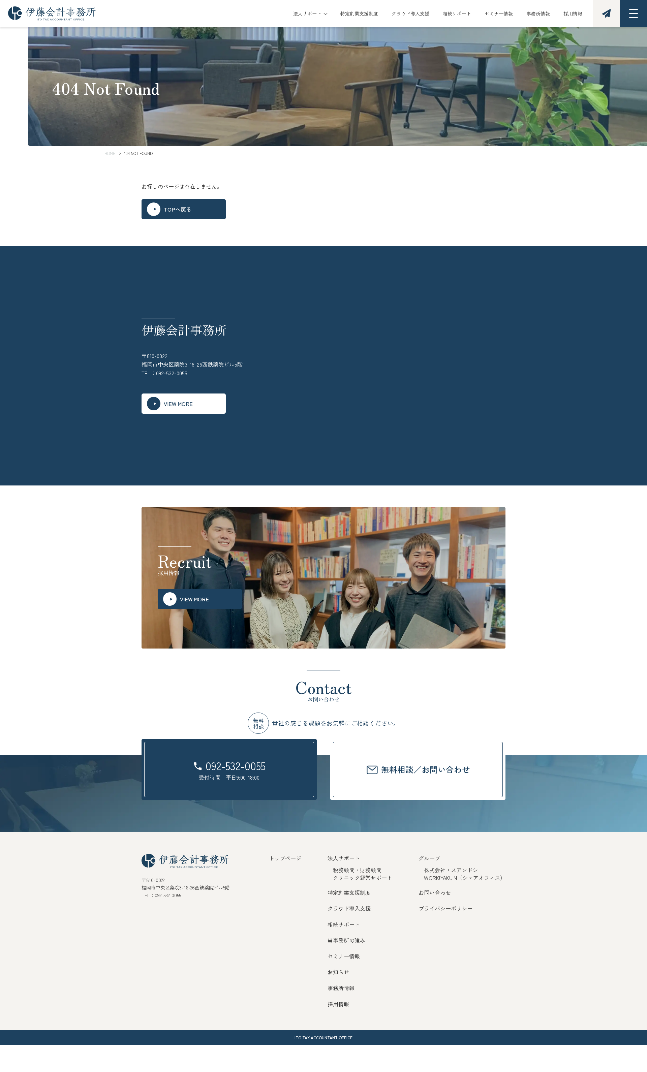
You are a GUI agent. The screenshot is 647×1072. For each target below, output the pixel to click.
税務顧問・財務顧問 (357, 870)
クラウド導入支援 (410, 13)
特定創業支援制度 (359, 13)
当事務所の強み (346, 940)
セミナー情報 (499, 13)
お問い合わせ (435, 892)
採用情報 (572, 13)
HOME (109, 153)
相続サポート (457, 13)
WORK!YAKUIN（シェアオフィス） (464, 878)
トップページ (285, 858)
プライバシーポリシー (445, 908)
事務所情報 (538, 13)
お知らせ (338, 972)
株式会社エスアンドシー (453, 870)
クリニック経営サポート (362, 878)
